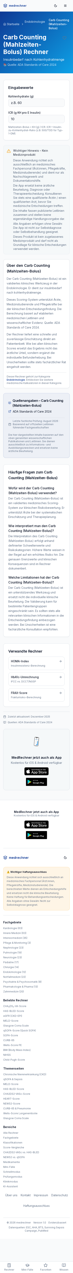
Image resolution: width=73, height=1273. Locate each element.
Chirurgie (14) (11, 967)
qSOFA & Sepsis (13, 1079)
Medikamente (11, 1162)
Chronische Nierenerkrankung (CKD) (24, 1074)
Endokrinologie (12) (14, 972)
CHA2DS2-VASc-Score (16, 1093)
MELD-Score (10, 1020)
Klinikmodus (10, 1181)
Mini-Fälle (9, 1166)
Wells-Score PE (12, 1045)
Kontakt (26, 1195)
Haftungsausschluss (36, 1205)
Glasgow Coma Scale (16, 1025)
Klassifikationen (12, 1142)
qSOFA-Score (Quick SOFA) (19, 1030)
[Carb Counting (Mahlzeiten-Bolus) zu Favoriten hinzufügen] (65, 38)
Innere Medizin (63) (14, 933)
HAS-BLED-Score (13, 1011)
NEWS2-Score (11, 1103)
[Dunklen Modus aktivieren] (55, 5)
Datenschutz (59, 1195)
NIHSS (7, 1054)
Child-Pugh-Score (14, 1059)
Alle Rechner (10, 1132)
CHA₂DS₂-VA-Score (14, 1006)
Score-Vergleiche (13, 1147)
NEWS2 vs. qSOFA (14, 1157)
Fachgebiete (10, 1137)
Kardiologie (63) (13, 928)
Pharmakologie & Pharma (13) (20, 986)
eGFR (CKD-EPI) (12, 1015)
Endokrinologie (35, 21)
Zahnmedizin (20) (13, 991)
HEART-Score (11, 1098)
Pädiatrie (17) (11, 962)
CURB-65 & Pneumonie (17, 1108)
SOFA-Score (10, 1035)
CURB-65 (8, 1040)
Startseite (13, 24)
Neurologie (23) (12, 957)
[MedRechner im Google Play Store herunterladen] (36, 782)
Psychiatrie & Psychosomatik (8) (22, 981)
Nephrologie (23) (13, 947)
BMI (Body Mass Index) (17, 1049)
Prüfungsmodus (12, 1176)
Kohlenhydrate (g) (21, 96)
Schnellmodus (11, 1171)
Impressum (41, 1195)
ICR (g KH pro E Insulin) (24, 112)
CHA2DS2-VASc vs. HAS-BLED (21, 1152)
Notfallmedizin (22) (14, 976)
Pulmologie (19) (12, 952)
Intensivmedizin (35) (15, 937)
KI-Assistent (10, 1186)
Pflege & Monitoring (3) (17, 942)
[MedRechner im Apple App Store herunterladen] (36, 771)
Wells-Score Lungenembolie (20, 1113)
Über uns (11, 1195)
